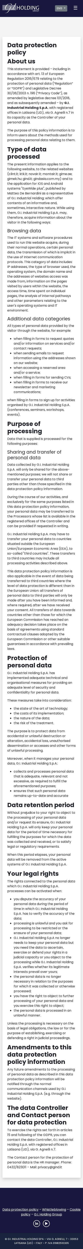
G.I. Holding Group (48, 1214)
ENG (60, 8)
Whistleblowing (54, 1209)
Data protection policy (20, 1209)
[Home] (41, 1199)
